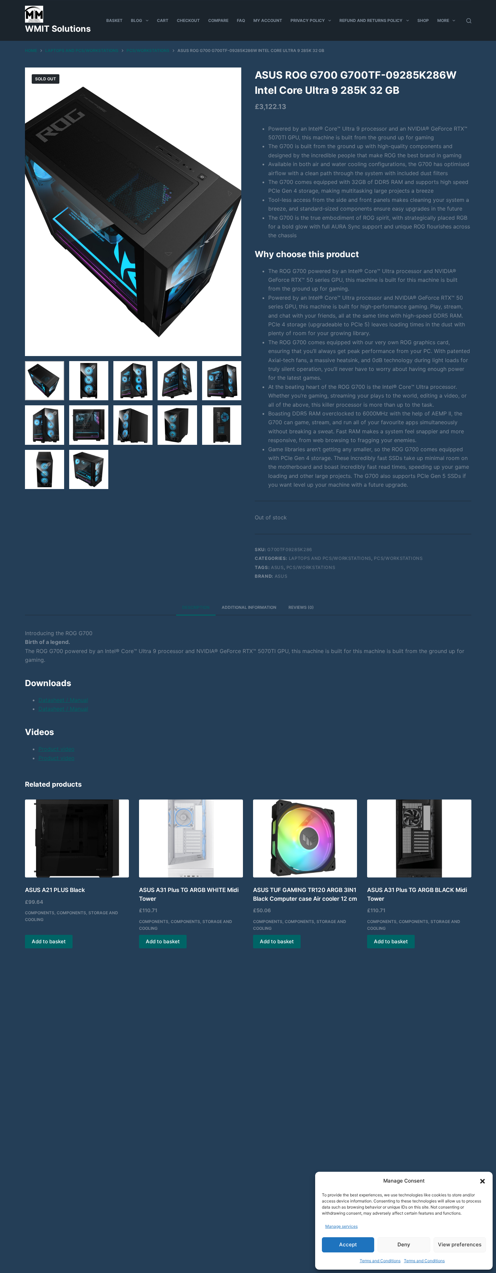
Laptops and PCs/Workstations (330, 558)
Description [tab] (196, 607)
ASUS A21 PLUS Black (55, 890)
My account (267, 20)
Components (39, 912)
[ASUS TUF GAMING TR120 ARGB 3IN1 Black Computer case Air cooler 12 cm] (305, 838)
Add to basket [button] (49, 941)
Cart (162, 20)
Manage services (341, 1226)
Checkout (188, 20)
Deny (403, 1244)
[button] (482, 1181)
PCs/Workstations (398, 558)
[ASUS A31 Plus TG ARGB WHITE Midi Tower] (191, 838)
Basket (114, 20)
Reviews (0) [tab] (301, 607)
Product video (56, 749)
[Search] (468, 20)
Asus (277, 567)
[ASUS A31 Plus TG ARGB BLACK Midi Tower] (419, 838)
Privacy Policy (308, 20)
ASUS (281, 576)
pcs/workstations (310, 567)
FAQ (241, 20)
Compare (218, 20)
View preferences (459, 1244)
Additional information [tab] (249, 607)
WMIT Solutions (58, 29)
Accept (348, 1244)
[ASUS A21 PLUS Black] (77, 838)
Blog (136, 20)
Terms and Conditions (380, 1260)
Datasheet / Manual (63, 700)
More (443, 20)
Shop (423, 20)
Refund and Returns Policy (371, 20)
